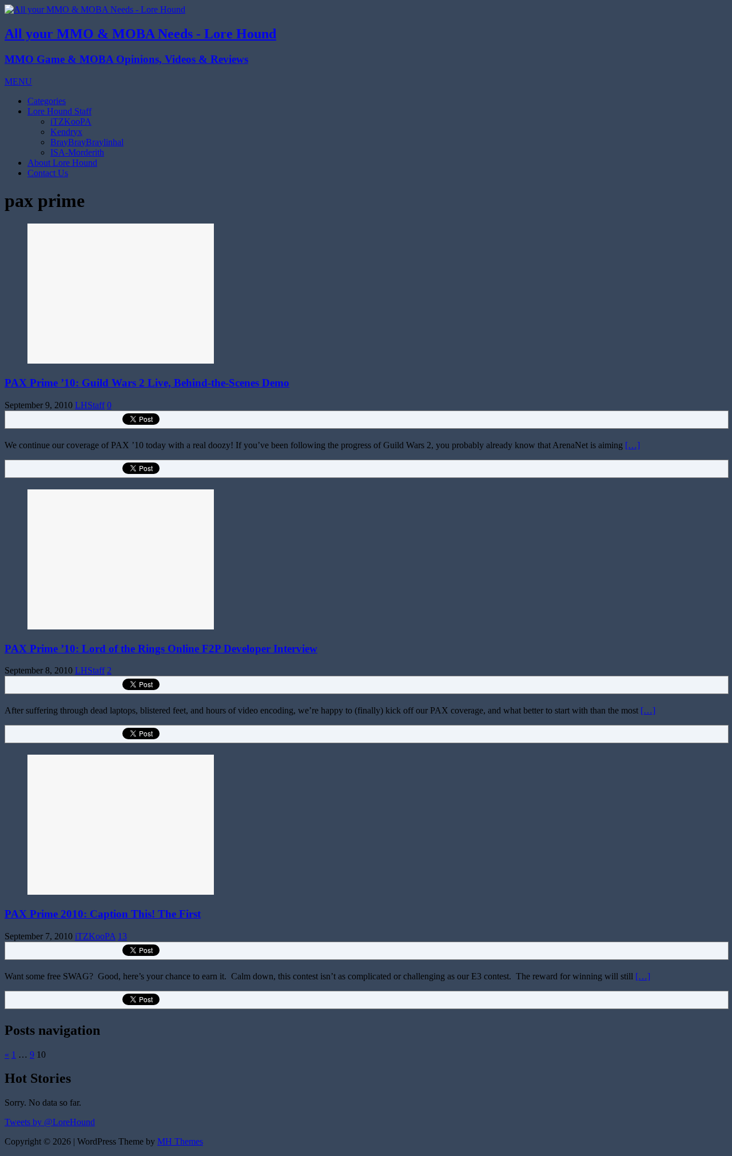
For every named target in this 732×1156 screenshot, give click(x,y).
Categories (46, 101)
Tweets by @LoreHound (50, 1122)
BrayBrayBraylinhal (87, 142)
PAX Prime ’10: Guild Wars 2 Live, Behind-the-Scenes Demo (147, 383)
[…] (632, 445)
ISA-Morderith (77, 152)
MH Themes (180, 1141)
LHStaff (90, 405)
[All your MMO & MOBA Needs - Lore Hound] (95, 9)
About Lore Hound (62, 163)
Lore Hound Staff (59, 111)
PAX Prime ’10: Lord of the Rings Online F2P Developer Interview (161, 649)
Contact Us (47, 173)
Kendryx (66, 132)
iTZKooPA (71, 121)
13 (122, 936)
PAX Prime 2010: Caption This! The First (103, 914)
